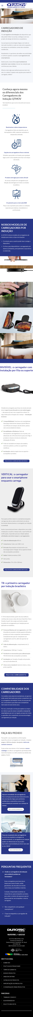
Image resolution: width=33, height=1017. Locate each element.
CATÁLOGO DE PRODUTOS (11, 980)
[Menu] (2, 5)
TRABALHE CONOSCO (9, 997)
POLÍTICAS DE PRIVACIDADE (11, 966)
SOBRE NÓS (6, 962)
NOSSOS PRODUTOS (9, 973)
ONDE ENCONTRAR (9, 976)
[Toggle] (3, 872)
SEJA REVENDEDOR (8, 1000)
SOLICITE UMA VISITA (9, 1004)
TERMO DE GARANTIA (9, 969)
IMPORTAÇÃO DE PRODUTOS (12, 983)
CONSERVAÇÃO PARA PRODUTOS (14, 987)
